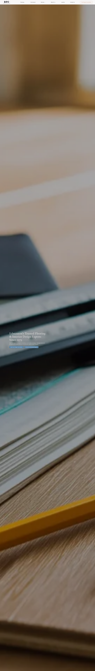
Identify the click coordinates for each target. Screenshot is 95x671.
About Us (53, 2)
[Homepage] (6, 2)
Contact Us (72, 2)
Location (63, 2)
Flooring (22, 2)
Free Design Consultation (86, 2)
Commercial (33, 2)
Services (42, 2)
